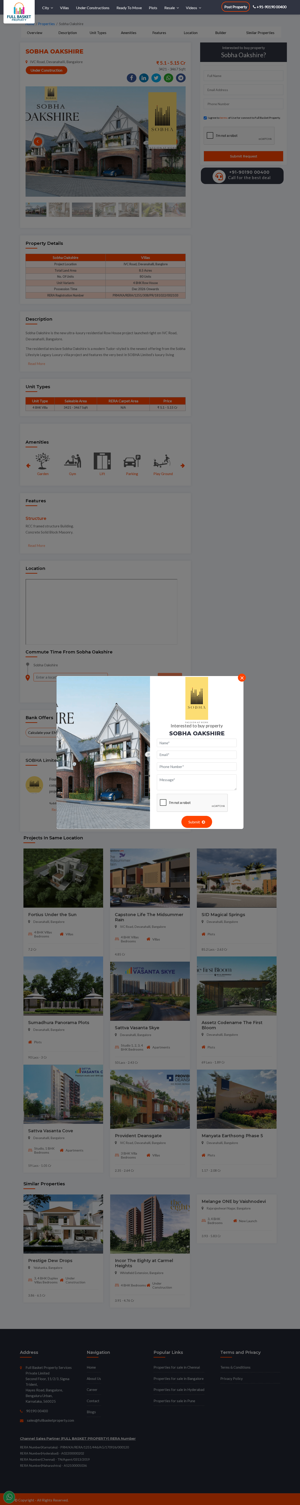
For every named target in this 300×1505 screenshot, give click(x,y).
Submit (194, 822)
